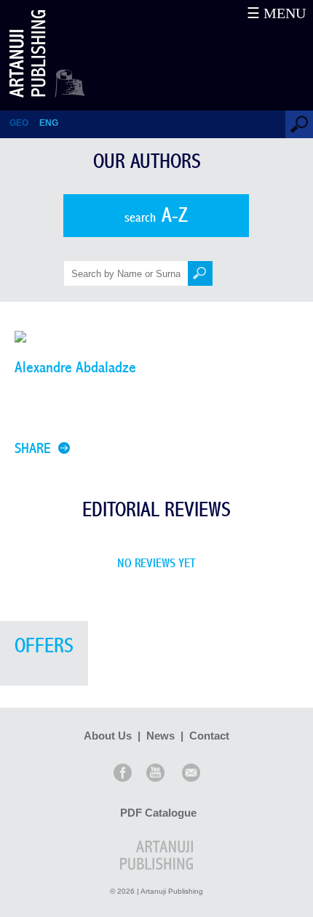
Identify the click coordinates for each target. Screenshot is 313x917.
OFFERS (44, 646)
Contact (209, 735)
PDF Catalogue (158, 812)
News (160, 735)
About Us (108, 735)
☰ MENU (276, 13)
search (156, 215)
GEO (18, 123)
